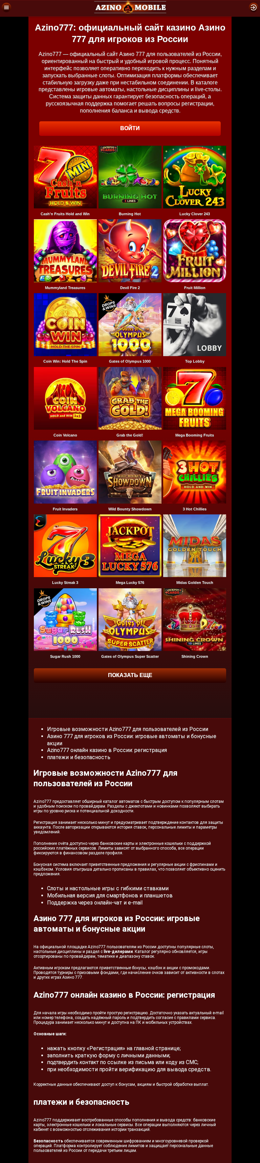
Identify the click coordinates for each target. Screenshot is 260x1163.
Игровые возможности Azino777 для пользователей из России (127, 729)
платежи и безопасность (78, 757)
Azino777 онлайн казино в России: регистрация (107, 750)
